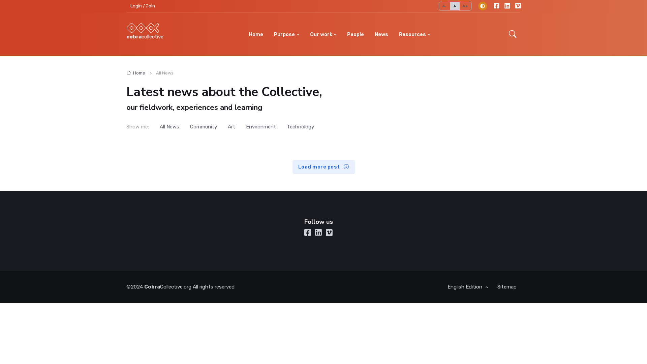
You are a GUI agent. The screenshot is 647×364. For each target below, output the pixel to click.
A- (444, 6)
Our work (321, 34)
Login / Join (142, 5)
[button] (513, 35)
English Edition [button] (466, 287)
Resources (412, 34)
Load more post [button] (319, 167)
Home (256, 34)
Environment (261, 127)
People (355, 34)
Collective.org (167, 287)
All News (169, 127)
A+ (465, 6)
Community (203, 127)
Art (231, 127)
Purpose (284, 34)
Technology (300, 127)
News (381, 34)
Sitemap (507, 287)
